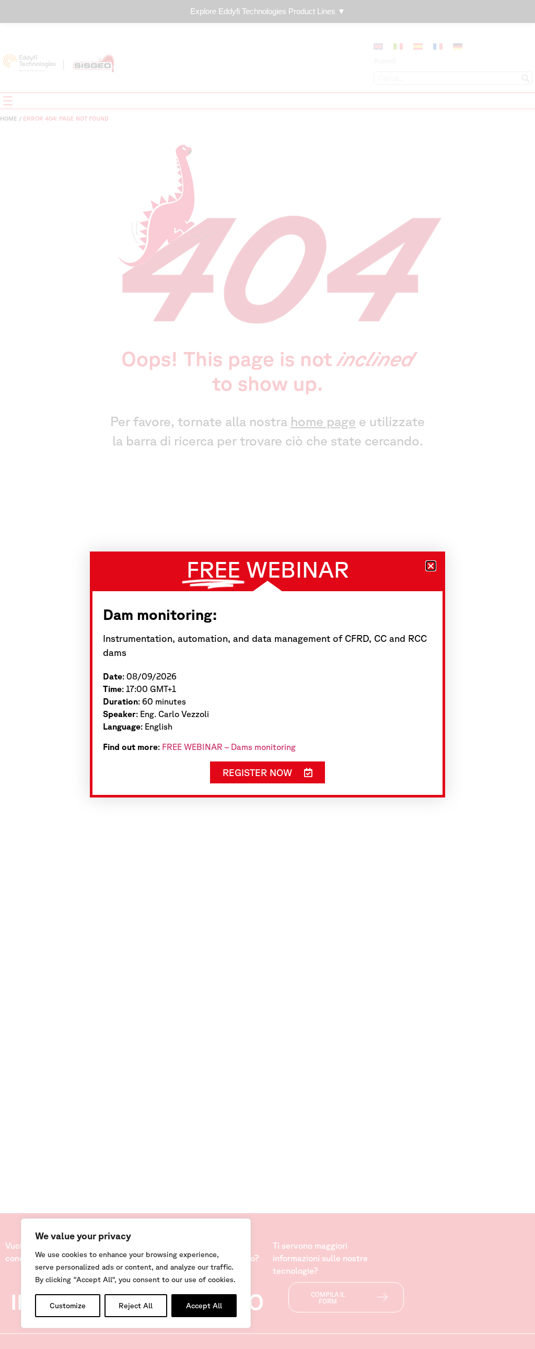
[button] (431, 566)
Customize (68, 1305)
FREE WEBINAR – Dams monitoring (229, 747)
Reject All (136, 1305)
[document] (267, 674)
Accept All (204, 1305)
